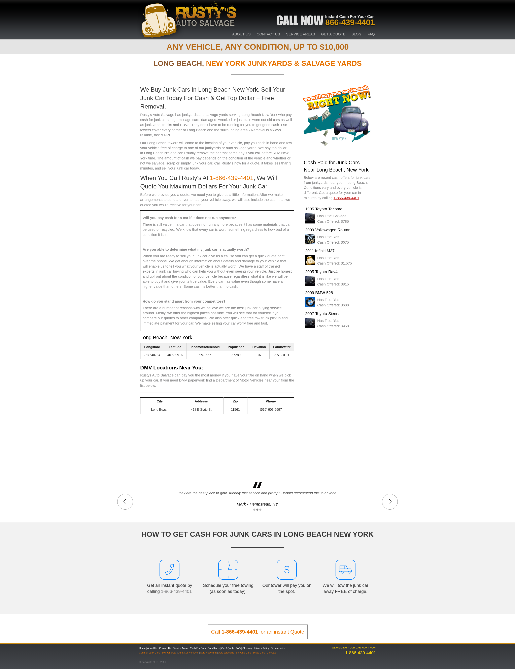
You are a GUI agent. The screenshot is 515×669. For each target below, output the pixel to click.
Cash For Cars (198, 648)
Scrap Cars (259, 652)
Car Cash (272, 652)
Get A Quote (333, 34)
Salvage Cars (243, 652)
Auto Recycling (208, 652)
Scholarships (278, 648)
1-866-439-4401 (231, 178)
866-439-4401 (350, 22)
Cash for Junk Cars (149, 652)
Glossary (247, 648)
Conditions (213, 648)
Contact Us (268, 34)
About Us (241, 34)
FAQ (371, 34)
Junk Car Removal (188, 652)
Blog (356, 34)
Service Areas (300, 34)
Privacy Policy (261, 648)
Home (142, 648)
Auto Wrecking (226, 652)
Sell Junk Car (169, 652)
